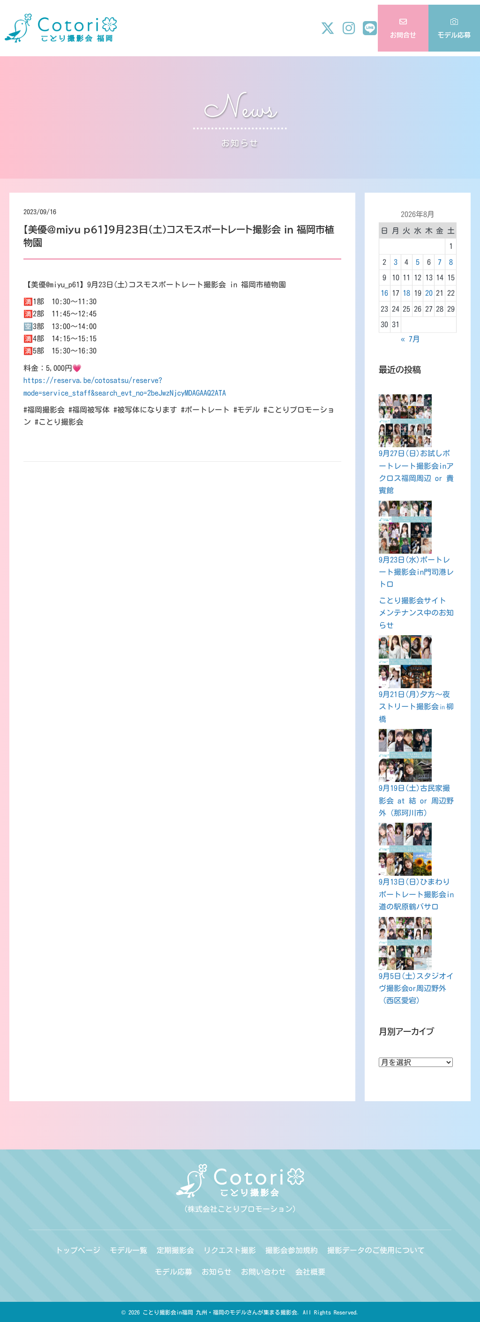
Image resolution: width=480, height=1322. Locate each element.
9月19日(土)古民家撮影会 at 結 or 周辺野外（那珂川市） (416, 800)
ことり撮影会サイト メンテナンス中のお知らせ (416, 613)
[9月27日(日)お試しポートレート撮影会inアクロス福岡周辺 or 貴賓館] (405, 420)
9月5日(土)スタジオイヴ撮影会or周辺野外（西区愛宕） (416, 988)
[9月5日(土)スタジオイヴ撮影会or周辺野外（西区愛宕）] (405, 943)
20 (429, 293)
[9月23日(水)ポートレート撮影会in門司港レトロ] (405, 527)
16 (384, 293)
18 (406, 293)
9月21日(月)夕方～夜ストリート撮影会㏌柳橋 (416, 707)
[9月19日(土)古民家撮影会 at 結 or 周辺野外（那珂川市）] (405, 755)
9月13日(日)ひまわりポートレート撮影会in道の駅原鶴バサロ (416, 894)
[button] (328, 28)
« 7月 (410, 339)
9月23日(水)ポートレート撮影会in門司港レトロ (416, 572)
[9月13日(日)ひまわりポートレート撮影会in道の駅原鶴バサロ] (405, 849)
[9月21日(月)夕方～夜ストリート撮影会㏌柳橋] (405, 661)
